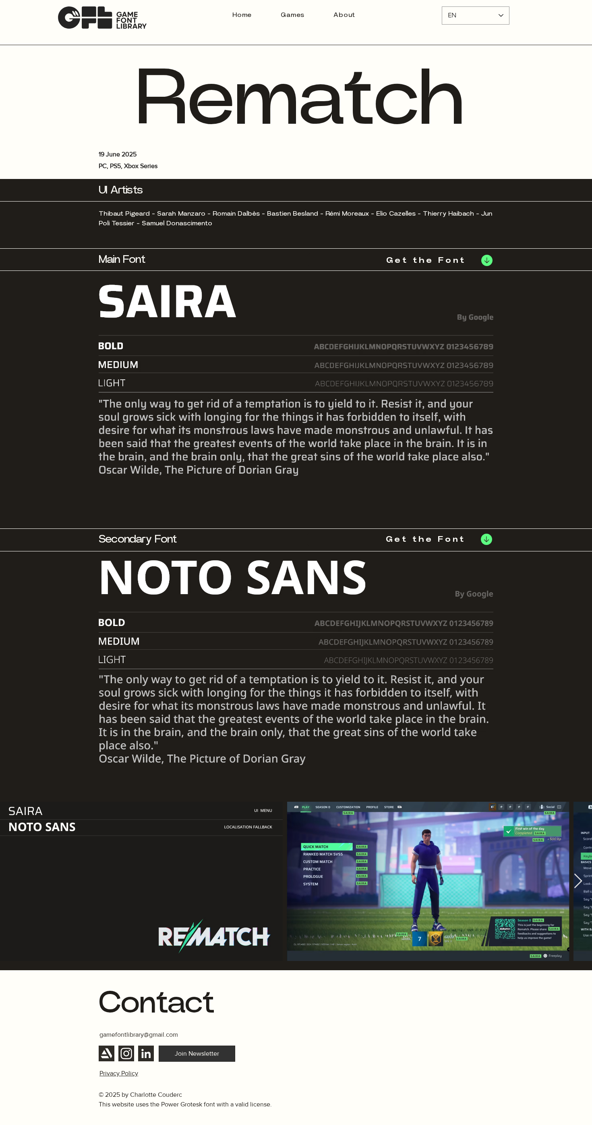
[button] (197, 1054)
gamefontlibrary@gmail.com (138, 1034)
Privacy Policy (118, 1073)
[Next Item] (578, 881)
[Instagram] (126, 1053)
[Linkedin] (146, 1053)
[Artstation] (106, 1053)
